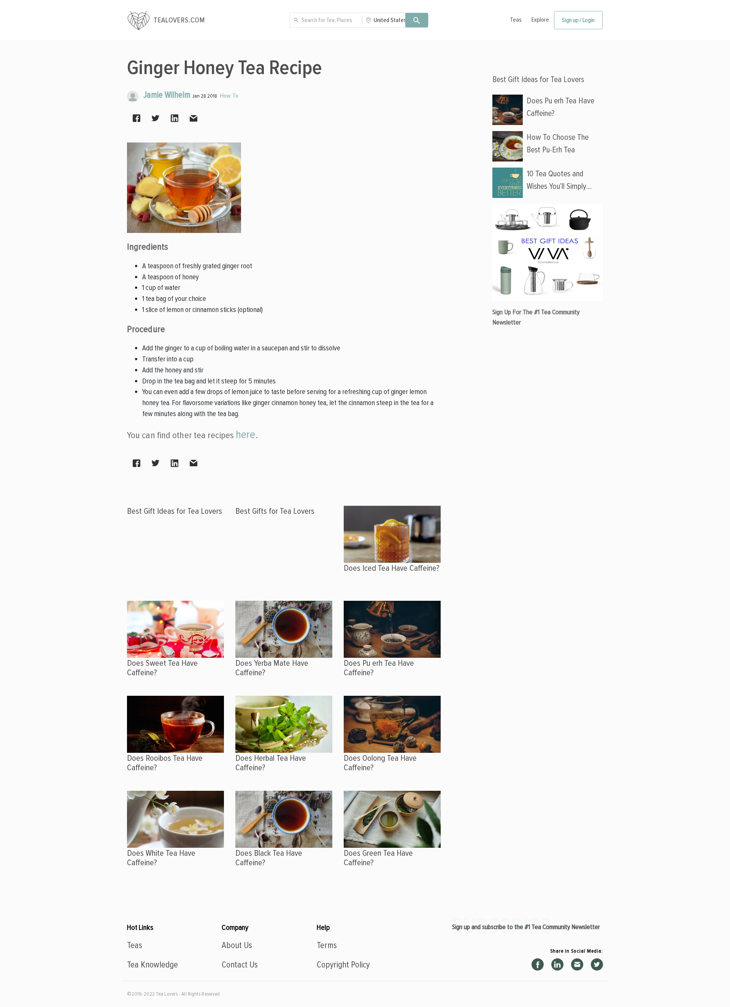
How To (229, 96)
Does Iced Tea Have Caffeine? (392, 568)
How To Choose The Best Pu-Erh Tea (558, 143)
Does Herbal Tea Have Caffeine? (270, 763)
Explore (540, 20)
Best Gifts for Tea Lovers (274, 511)
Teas (516, 20)
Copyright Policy (343, 965)
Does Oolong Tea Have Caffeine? (380, 763)
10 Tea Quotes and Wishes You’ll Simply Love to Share (556, 180)
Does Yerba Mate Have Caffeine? (271, 668)
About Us (237, 945)
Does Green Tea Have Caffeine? (378, 858)
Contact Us (240, 965)
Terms (327, 945)
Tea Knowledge (152, 965)
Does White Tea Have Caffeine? (161, 858)
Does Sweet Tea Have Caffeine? (162, 668)
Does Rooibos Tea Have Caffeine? (165, 763)
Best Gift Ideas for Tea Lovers (174, 511)
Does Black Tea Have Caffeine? (268, 858)
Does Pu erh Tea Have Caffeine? (379, 668)
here (245, 435)
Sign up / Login (578, 20)
